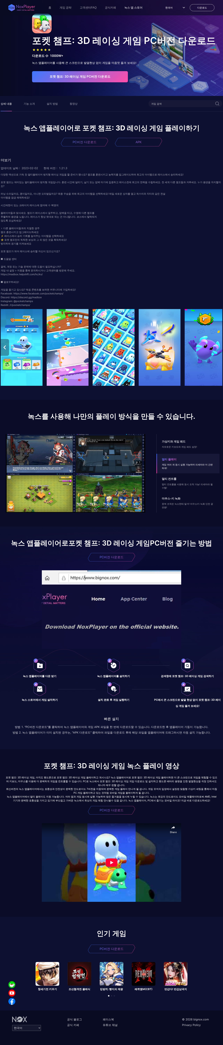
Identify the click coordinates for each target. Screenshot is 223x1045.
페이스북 (108, 1019)
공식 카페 (73, 1025)
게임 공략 (65, 7)
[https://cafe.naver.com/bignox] (11, 984)
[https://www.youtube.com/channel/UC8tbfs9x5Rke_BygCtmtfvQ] (11, 993)
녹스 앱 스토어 (133, 7)
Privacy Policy (191, 1025)
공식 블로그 (74, 1019)
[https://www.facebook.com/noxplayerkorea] (11, 1001)
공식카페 (110, 7)
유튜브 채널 (110, 1025)
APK (139, 142)
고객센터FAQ (88, 7)
